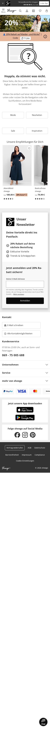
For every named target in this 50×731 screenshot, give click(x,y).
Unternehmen (10, 364)
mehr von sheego (12, 380)
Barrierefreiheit (12, 455)
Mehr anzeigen (18, 294)
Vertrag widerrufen (15, 447)
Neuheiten (37, 115)
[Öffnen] (45, 36)
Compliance (40, 455)
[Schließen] (3, 3)
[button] (3, 11)
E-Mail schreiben (13, 326)
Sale (13, 130)
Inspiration (37, 130)
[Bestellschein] (33, 11)
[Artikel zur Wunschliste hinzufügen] (29, 148)
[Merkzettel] (40, 11)
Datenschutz (39, 447)
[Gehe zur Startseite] (12, 11)
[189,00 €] (17, 165)
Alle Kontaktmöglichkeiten (19, 333)
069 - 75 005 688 (13, 355)
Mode (13, 115)
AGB (29, 447)
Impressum (27, 455)
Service (6, 372)
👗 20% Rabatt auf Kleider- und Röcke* (21, 34)
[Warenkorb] (46, 11)
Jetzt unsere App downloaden (25, 403)
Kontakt (6, 317)
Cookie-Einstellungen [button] (25, 461)
